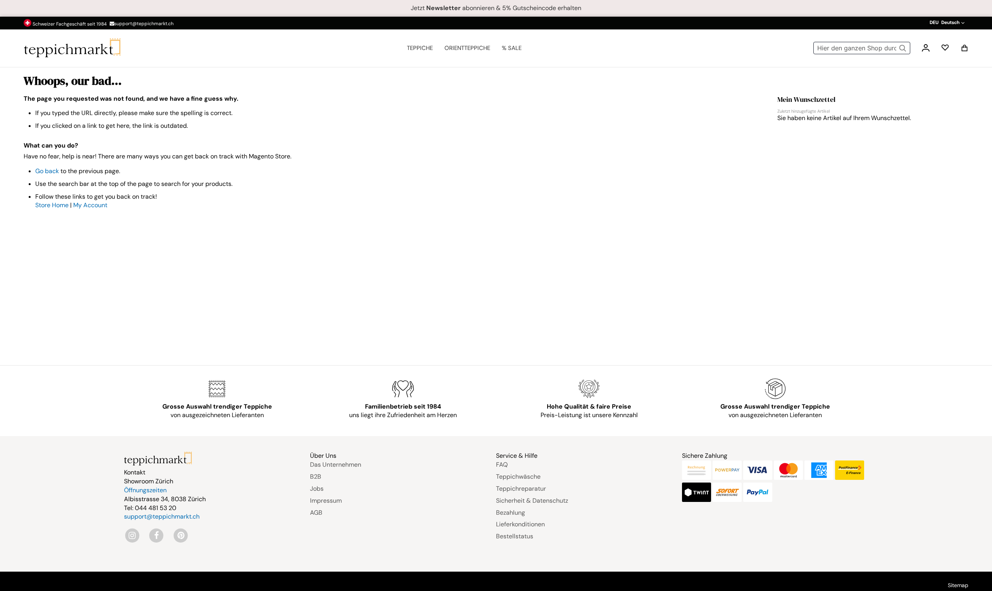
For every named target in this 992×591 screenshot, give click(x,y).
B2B (315, 476)
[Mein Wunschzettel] (945, 49)
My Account (90, 205)
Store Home (52, 205)
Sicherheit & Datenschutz (532, 501)
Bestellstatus (514, 536)
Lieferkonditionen (520, 524)
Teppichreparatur (521, 488)
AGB (316, 513)
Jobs (317, 488)
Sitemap (958, 585)
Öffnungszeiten (145, 490)
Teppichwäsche (518, 476)
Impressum (326, 501)
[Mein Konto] (926, 49)
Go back (47, 171)
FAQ (502, 464)
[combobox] (861, 48)
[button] (946, 23)
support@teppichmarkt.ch (144, 24)
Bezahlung (510, 513)
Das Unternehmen (335, 464)
